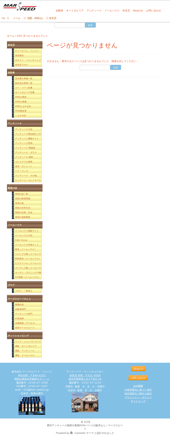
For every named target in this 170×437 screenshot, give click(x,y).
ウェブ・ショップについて (28, 341)
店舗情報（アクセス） (26, 323)
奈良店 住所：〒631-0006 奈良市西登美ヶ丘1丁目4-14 (85, 377)
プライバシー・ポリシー (138, 397)
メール (16, 18)
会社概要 (138, 386)
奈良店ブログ (21, 64)
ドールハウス (112, 10)
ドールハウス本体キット (27, 244)
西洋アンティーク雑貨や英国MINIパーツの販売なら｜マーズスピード (85, 427)
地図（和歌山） (36, 18)
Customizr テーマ (84, 433)
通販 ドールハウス (25, 355)
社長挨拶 (19, 318)
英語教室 (19, 55)
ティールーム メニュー (27, 50)
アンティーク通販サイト (27, 138)
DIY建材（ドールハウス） (27, 277)
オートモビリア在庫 (25, 92)
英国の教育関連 (22, 198)
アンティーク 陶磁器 (25, 147)
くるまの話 (20, 115)
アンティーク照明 (23, 143)
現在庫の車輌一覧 (23, 78)
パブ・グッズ (21, 170)
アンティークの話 (23, 129)
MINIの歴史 (21, 96)
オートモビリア (75, 10)
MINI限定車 (21, 110)
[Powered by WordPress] (71, 432)
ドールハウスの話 (23, 235)
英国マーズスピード (25, 327)
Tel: (3, 18)
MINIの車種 (21, 101)
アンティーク (94, 10)
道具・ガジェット (23, 166)
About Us (138, 10)
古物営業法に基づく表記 (138, 390)
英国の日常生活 (22, 207)
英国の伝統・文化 (23, 212)
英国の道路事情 (22, 217)
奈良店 (126, 10)
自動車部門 (20, 309)
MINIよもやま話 (23, 106)
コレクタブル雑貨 (23, 161)
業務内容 (19, 304)
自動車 (59, 10)
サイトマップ (138, 401)
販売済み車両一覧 (23, 83)
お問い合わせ (153, 10)
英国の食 (19, 203)
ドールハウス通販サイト (27, 230)
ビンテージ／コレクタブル (28, 180)
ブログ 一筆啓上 (23, 290)
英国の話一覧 (21, 193)
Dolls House (21, 240)
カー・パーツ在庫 (23, 87)
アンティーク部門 (23, 313)
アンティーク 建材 (24, 156)
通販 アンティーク (25, 350)
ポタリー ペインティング (28, 60)
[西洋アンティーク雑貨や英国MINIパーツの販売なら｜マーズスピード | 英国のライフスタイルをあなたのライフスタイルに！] (20, 6)
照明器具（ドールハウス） (28, 258)
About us (138, 368)
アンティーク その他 (26, 175)
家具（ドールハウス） (26, 249)
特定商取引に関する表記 (138, 393)
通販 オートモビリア (26, 346)
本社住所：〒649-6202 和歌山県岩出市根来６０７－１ (31, 377)
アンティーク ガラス (26, 152)
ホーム (10, 36)
